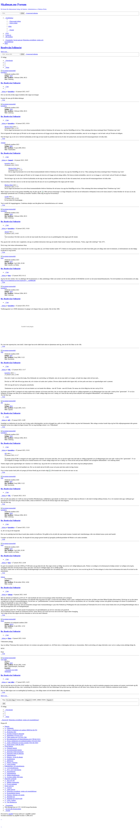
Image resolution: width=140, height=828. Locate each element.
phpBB (10, 814)
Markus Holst (9, 126)
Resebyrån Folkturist (11, 47)
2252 (11, 261)
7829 (11, 76)
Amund (3, 143)
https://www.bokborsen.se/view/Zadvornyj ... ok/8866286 (18, 280)
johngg (3, 577)
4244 (11, 663)
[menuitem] (14, 21)
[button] (9, 60)
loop (2, 258)
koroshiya (4, 72)
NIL (2, 352)
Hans (2, 621)
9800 (11, 146)
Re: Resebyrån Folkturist (10, 83)
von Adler (4, 659)
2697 (11, 355)
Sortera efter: (21, 700)
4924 (11, 406)
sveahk (7, 196)
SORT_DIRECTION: (39, 700)
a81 (2, 402)
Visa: (4, 700)
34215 (11, 624)
